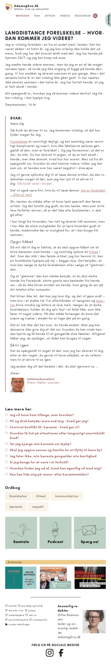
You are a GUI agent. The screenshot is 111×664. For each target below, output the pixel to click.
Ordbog (65, 15)
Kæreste (16, 507)
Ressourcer (83, 15)
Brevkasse (22, 15)
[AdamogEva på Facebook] (61, 656)
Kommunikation (67, 496)
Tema (37, 15)
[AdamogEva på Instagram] (49, 656)
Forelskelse (19, 141)
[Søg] (95, 15)
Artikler (50, 15)
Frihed (41, 496)
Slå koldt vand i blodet (34, 183)
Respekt (38, 507)
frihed (93, 252)
